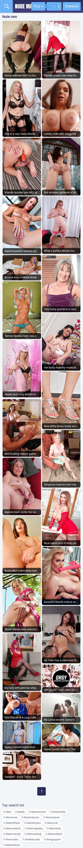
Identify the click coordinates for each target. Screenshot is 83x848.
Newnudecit (55, 834)
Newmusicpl (13, 834)
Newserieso (34, 822)
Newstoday (59, 811)
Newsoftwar (13, 822)
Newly (21, 811)
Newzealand (13, 828)
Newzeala (55, 828)
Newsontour (13, 845)
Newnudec (12, 839)
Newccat (52, 822)
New (8, 811)
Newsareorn (53, 817)
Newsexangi (34, 834)
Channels (72, 6)
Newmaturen (31, 817)
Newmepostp (35, 828)
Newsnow (11, 817)
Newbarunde (32, 839)
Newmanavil (38, 811)
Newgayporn (53, 839)
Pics (36, 6)
